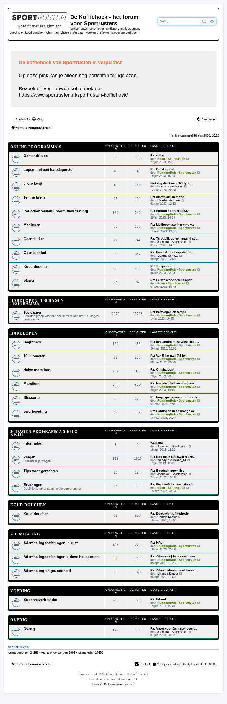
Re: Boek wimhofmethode (169, 513)
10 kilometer (34, 356)
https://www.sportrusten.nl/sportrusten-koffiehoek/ (73, 95)
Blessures (32, 397)
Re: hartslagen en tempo (168, 312)
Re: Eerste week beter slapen (171, 280)
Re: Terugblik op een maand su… (174, 238)
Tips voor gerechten (41, 471)
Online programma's (35, 147)
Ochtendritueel (36, 156)
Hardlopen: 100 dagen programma (37, 302)
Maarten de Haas (168, 200)
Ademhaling (25, 534)
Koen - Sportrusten (171, 158)
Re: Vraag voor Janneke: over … (173, 628)
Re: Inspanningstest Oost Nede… (174, 341)
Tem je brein (34, 197)
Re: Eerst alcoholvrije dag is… (172, 252)
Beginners (32, 342)
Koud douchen (36, 266)
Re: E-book (158, 599)
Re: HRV (156, 542)
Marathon (32, 384)
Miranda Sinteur (167, 573)
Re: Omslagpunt (162, 169)
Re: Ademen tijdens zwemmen (172, 556)
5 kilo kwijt (33, 183)
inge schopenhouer (170, 186)
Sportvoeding (35, 411)
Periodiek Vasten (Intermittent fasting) (56, 211)
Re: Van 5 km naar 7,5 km (168, 355)
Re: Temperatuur (162, 266)
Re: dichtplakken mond (167, 197)
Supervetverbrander (40, 600)
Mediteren (32, 225)
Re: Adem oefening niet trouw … (174, 570)
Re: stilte (156, 155)
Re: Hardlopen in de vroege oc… (174, 411)
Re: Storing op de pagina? (169, 210)
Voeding (20, 591)
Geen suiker (34, 239)
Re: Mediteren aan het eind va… (173, 224)
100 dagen (32, 312)
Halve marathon (37, 370)
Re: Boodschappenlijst (167, 470)
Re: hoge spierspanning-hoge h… (175, 397)
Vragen (29, 457)
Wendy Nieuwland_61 (171, 460)
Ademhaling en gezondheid (47, 571)
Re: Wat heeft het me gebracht (172, 484)
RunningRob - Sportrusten (176, 172)
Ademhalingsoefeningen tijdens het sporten (61, 557)
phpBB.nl (131, 678)
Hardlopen (23, 333)
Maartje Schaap (167, 255)
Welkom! (156, 443)
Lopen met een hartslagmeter (49, 170)
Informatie (32, 443)
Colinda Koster (167, 516)
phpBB (98, 673)
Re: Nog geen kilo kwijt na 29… (173, 456)
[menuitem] (37, 119)
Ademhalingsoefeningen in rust (51, 543)
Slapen (29, 280)
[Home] (40, 19)
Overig (18, 620)
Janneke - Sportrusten (172, 241)
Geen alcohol (35, 253)
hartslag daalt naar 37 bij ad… (172, 183)
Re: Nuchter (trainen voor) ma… (173, 383)
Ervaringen (33, 485)
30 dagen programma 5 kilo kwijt (44, 433)
